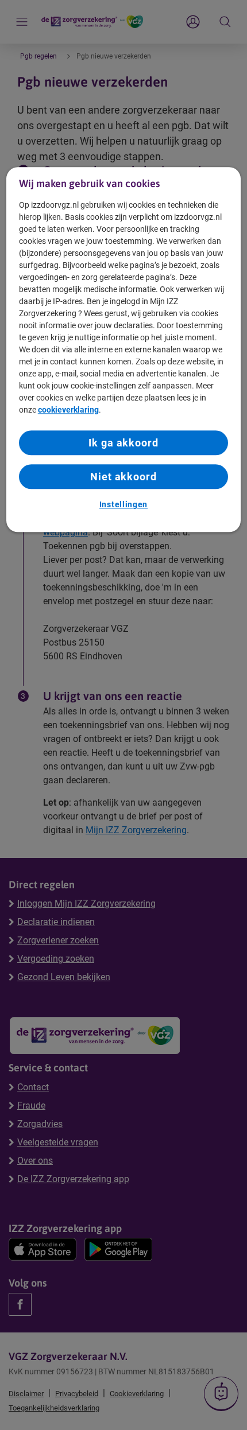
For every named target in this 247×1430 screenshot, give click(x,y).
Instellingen (123, 504)
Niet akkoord (123, 477)
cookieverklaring (68, 409)
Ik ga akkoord (123, 443)
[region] (123, 349)
